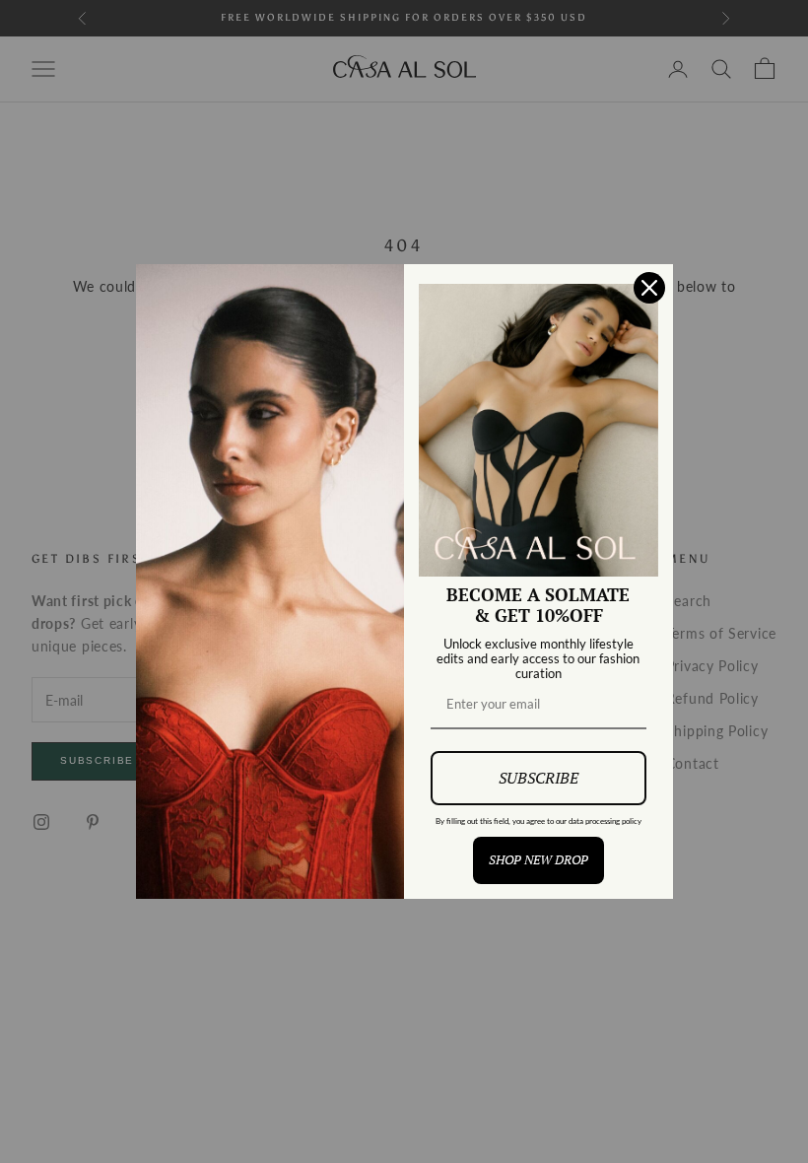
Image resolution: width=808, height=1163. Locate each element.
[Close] (649, 287)
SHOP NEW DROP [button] (538, 859)
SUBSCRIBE (538, 777)
